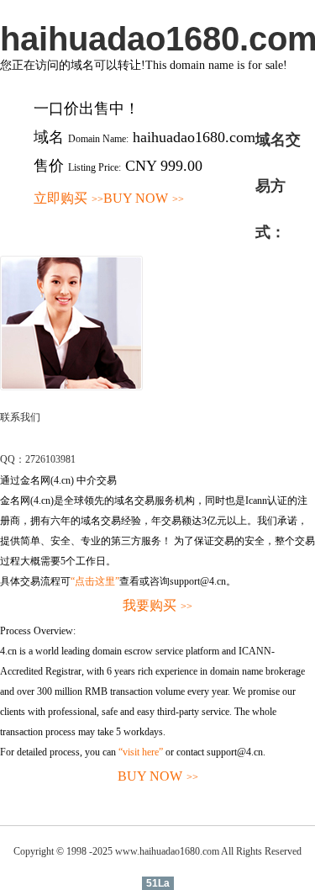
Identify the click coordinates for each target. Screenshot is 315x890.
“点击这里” (95, 581)
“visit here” (140, 752)
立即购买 (68, 198)
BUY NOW (143, 198)
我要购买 (157, 605)
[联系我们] (71, 387)
